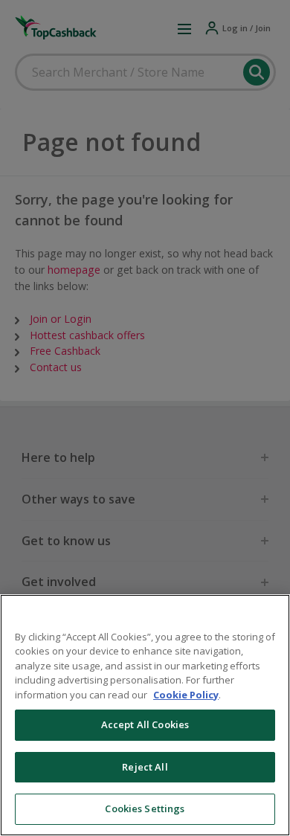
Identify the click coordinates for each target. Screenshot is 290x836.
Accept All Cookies (145, 724)
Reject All (144, 767)
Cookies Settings (144, 808)
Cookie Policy (186, 694)
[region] (145, 715)
